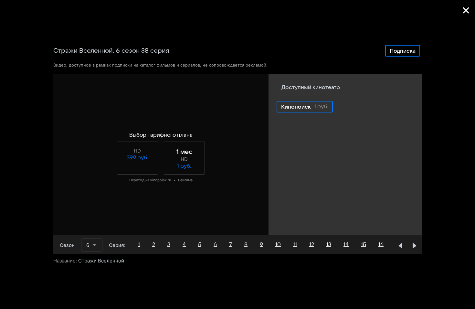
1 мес (184, 151)
